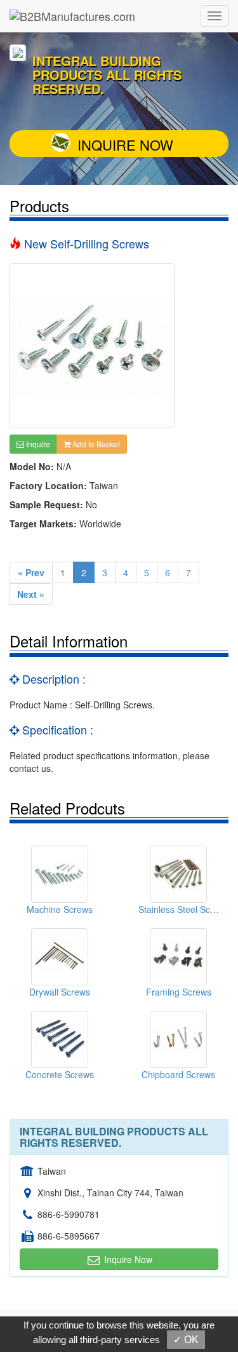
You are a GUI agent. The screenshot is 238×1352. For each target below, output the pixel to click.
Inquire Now (125, 144)
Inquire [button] (37, 443)
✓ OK (186, 1339)
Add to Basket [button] (95, 443)
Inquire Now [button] (127, 1259)
